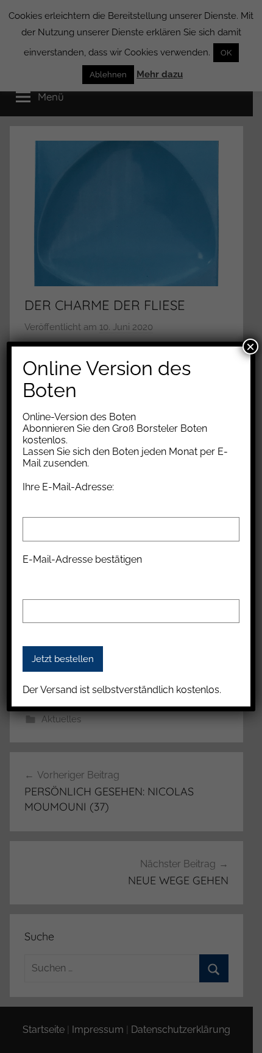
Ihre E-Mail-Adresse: (68, 487)
